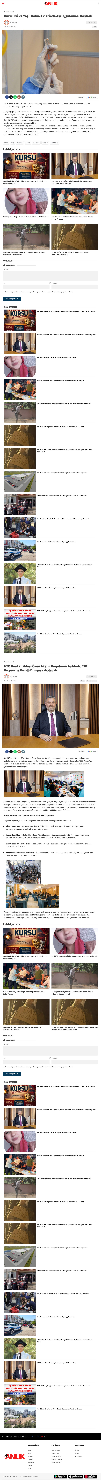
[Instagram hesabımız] (38, 1437)
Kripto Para (55, 1453)
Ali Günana (13, 22)
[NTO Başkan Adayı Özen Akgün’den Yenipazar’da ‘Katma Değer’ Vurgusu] (74, 201)
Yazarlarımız (78, 1456)
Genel (94, 26)
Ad (5, 283)
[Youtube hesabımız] (42, 1437)
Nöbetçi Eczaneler (57, 1459)
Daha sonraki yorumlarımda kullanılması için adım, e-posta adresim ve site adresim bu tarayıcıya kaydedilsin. (38, 292)
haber (28, 143)
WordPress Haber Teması (29, 1476)
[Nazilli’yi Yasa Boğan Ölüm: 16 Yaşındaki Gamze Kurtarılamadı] (26, 201)
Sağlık (30, 1465)
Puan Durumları (56, 1462)
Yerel (94, 681)
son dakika (55, 143)
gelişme (20, 143)
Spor (29, 1468)
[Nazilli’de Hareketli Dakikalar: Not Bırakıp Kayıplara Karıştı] (20, 560)
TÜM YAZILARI (91, 22)
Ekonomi (31, 1462)
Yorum (6, 269)
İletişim (77, 1450)
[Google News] (92, 97)
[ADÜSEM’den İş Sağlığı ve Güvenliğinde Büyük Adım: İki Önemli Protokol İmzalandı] (20, 629)
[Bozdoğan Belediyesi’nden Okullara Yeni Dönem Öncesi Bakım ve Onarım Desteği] (26, 237)
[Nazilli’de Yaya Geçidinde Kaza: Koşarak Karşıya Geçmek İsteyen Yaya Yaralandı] (20, 537)
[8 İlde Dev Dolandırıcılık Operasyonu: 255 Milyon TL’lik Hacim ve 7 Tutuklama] (20, 514)
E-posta (55, 283)
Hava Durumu (55, 1450)
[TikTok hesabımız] (45, 1437)
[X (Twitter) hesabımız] (35, 1437)
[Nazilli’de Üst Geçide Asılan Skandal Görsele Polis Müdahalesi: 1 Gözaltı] (74, 237)
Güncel (89, 681)
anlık (6, 143)
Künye (77, 1453)
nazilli (45, 143)
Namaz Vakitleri (56, 1456)
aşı (13, 143)
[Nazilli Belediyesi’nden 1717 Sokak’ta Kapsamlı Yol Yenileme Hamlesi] (20, 652)
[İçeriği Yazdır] (23, 97)
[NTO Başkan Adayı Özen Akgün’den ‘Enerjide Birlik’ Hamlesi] (20, 606)
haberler (36, 143)
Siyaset (30, 1459)
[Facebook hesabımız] (32, 1437)
